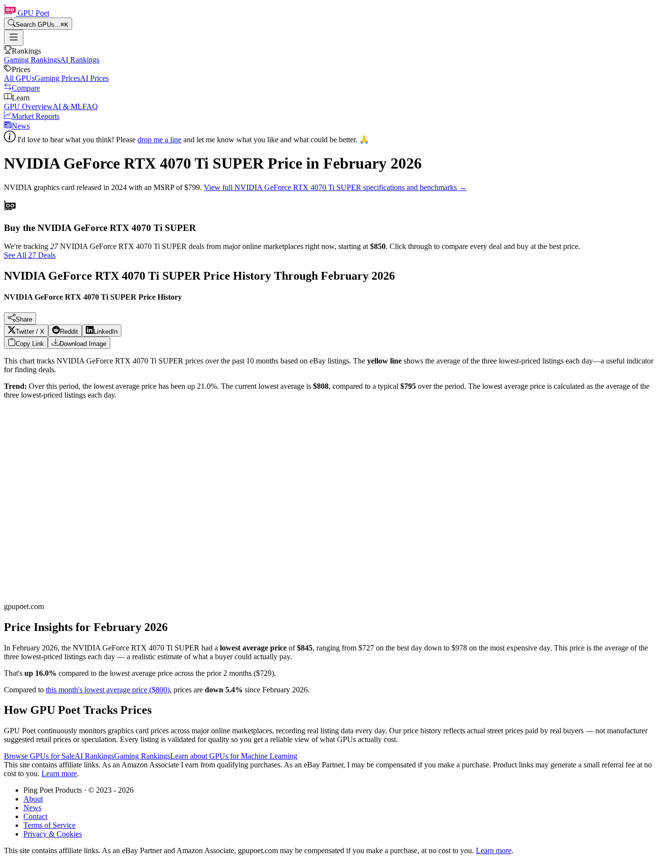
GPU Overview (28, 106)
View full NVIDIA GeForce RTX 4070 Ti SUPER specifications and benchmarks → (335, 187)
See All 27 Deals (30, 255)
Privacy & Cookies (52, 834)
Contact (35, 816)
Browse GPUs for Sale (39, 756)
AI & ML (67, 106)
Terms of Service (49, 825)
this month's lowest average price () (108, 690)
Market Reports (35, 116)
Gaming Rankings (32, 60)
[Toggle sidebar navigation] (13, 38)
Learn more (59, 773)
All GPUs (19, 78)
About (33, 799)
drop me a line (159, 139)
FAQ (90, 106)
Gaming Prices (57, 78)
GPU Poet (32, 13)
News (21, 126)
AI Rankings (79, 60)
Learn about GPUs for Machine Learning (233, 756)
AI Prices (94, 78)
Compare (26, 88)
